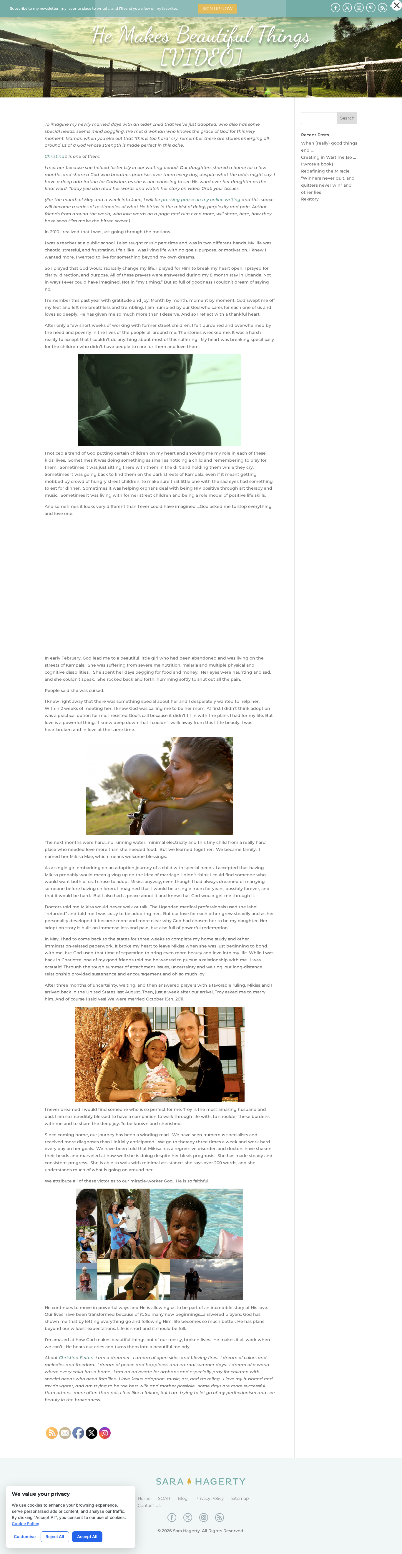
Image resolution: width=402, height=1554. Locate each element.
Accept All (87, 1536)
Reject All (55, 1536)
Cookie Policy (25, 1523)
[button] (396, 5)
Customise (25, 1536)
